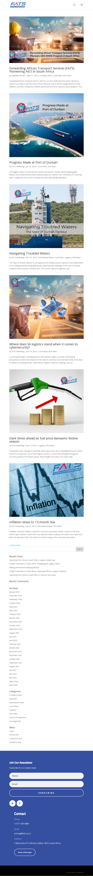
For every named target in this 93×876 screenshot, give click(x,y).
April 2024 (13, 610)
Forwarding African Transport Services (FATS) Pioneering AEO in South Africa (41, 70)
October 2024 (14, 603)
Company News (46, 75)
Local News (57, 75)
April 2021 (13, 678)
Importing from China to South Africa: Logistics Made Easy (32, 560)
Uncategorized (15, 721)
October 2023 (14, 625)
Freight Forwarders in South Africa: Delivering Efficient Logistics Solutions (38, 571)
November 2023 (15, 622)
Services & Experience (18, 717)
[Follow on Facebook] (20, 803)
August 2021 (14, 666)
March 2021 (14, 681)
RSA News (67, 75)
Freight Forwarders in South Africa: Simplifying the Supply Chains (34, 564)
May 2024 (13, 607)
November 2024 (15, 599)
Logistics (68, 257)
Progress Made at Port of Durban (33, 162)
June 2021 (13, 674)
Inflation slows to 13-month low (32, 522)
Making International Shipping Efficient (24, 567)
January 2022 (14, 648)
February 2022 (15, 644)
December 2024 (15, 595)
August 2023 (14, 633)
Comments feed (15, 738)
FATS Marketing (18, 166)
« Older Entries (15, 545)
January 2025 (14, 592)
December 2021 (15, 651)
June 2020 (13, 685)
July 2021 (12, 670)
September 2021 (15, 663)
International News (46, 257)
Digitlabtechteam (18, 75)
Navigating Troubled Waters (29, 253)
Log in (11, 731)
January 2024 (14, 618)
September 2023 (15, 629)
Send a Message (25, 852)
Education (13, 699)
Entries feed (14, 735)
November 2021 (15, 655)
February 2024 (15, 614)
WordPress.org (15, 742)
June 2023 (13, 640)
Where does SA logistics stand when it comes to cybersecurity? (43, 345)
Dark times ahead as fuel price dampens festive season (43, 440)
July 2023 (12, 636)
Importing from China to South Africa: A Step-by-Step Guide (32, 575)
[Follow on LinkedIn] (12, 803)
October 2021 (14, 659)
